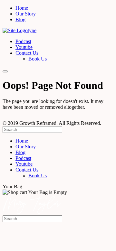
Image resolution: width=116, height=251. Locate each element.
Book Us (37, 58)
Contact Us (26, 53)
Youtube (24, 47)
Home (21, 8)
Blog (20, 19)
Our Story (25, 13)
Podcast (23, 41)
